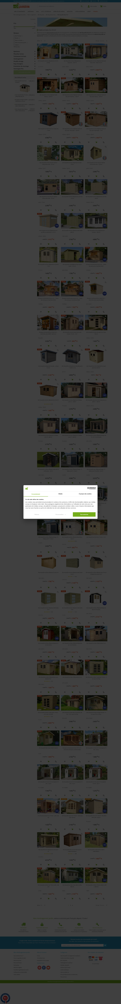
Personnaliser (60, 514)
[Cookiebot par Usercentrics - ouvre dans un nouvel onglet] (88, 488)
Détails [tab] (61, 493)
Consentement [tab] (36, 494)
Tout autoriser (84, 514)
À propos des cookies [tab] (85, 493)
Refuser (37, 514)
